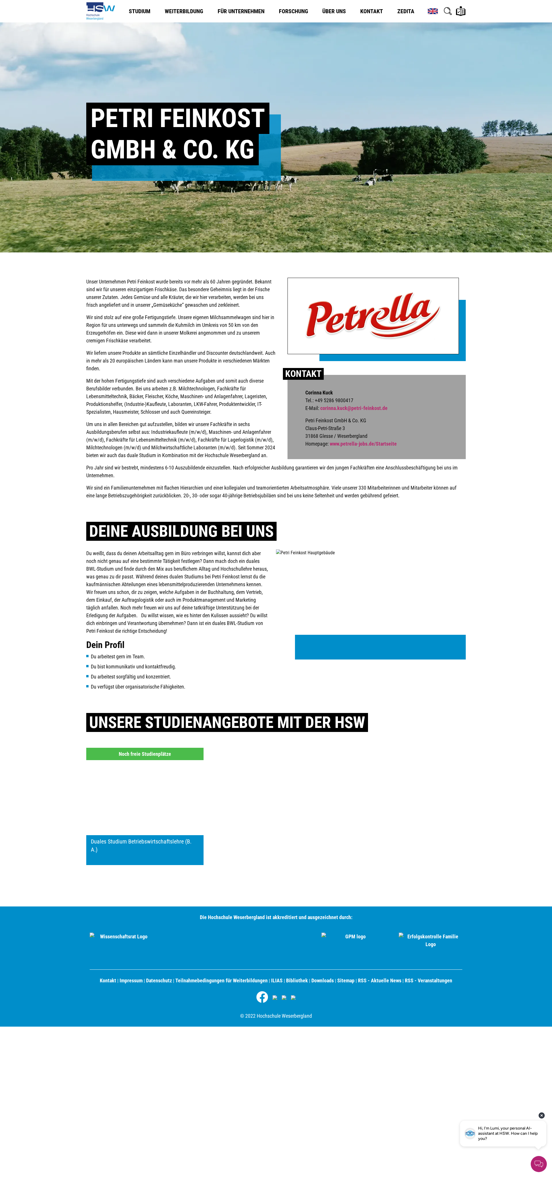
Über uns (334, 11)
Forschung (293, 11)
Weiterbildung (184, 11)
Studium (139, 11)
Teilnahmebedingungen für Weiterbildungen (221, 980)
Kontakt (371, 11)
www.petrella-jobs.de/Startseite (363, 444)
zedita (405, 11)
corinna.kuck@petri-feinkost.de (354, 408)
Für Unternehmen (241, 11)
